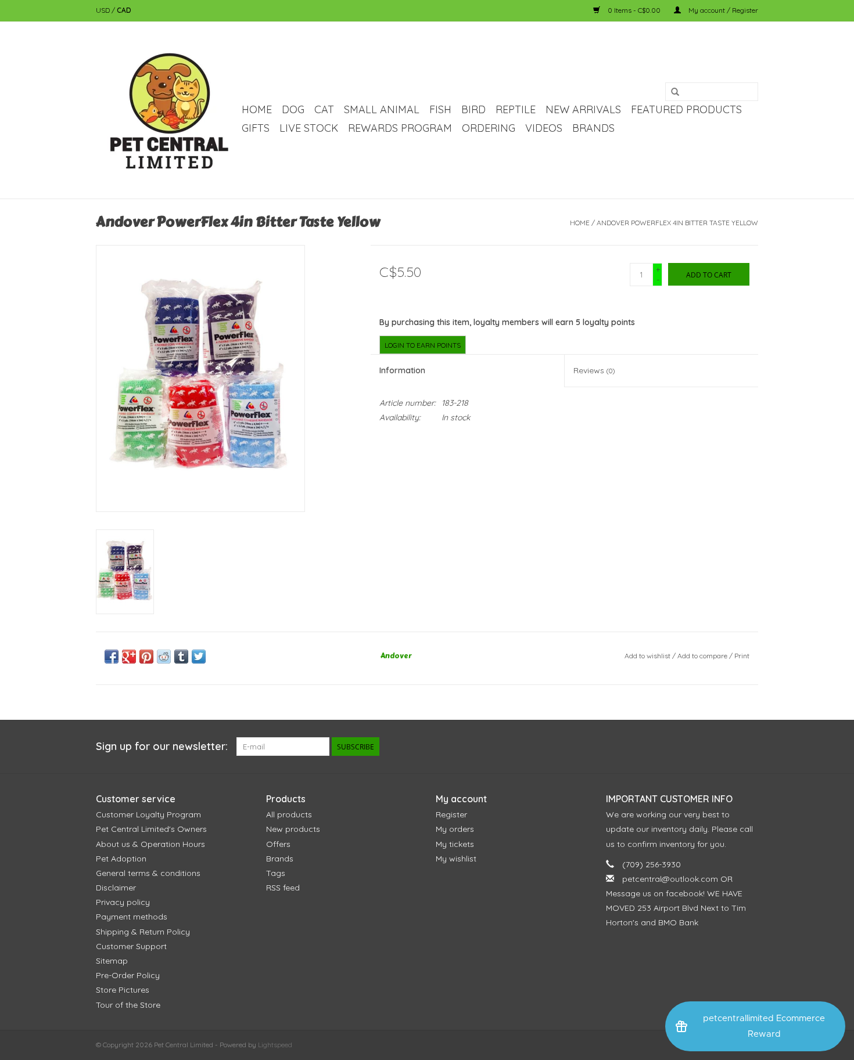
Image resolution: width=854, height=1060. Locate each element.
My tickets (455, 844)
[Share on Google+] (129, 657)
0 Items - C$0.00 (634, 10)
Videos (543, 128)
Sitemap (112, 961)
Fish (440, 109)
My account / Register (722, 10)
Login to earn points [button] (423, 345)
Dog (293, 109)
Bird (473, 109)
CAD (124, 10)
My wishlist (456, 858)
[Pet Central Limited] (167, 110)
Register (451, 814)
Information (402, 370)
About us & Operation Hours (150, 844)
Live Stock (308, 128)
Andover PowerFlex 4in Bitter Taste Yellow (677, 222)
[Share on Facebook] (112, 657)
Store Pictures (122, 990)
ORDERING (488, 128)
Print (741, 655)
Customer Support (131, 946)
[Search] (675, 92)
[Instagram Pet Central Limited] (749, 746)
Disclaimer (116, 887)
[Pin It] (146, 657)
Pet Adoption (121, 858)
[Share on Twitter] (199, 657)
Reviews (594, 370)
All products (289, 814)
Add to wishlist (647, 655)
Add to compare (703, 655)
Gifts (256, 128)
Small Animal (381, 109)
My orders (455, 829)
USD (104, 10)
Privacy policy (123, 902)
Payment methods (131, 916)
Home (257, 109)
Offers (278, 844)
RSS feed (283, 887)
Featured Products (686, 109)
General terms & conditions (148, 873)
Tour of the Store (128, 1005)
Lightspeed (275, 1044)
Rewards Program (400, 128)
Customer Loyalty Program (148, 814)
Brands (593, 128)
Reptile (516, 109)
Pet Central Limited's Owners (151, 829)
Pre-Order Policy (128, 975)
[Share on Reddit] (164, 657)
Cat (324, 109)
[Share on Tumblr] (181, 657)
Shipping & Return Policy (143, 931)
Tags (275, 873)
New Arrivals (583, 109)
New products (293, 829)
